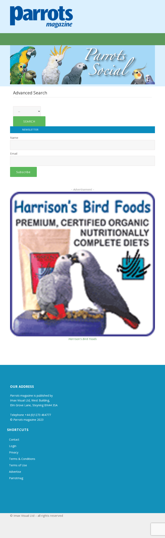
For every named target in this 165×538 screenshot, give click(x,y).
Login (12, 446)
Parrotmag (16, 478)
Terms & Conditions (22, 459)
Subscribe (23, 172)
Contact (14, 439)
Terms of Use (18, 465)
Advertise (15, 472)
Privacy (13, 452)
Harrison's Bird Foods (82, 339)
